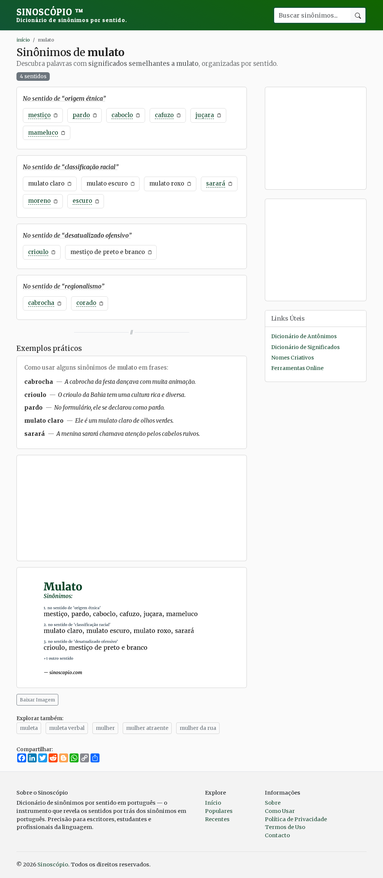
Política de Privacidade (296, 819)
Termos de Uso (285, 827)
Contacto (277, 835)
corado (86, 302)
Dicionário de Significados (305, 347)
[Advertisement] (131, 508)
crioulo (38, 252)
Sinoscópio (71, 15)
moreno (39, 200)
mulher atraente (147, 728)
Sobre (273, 802)
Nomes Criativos (292, 358)
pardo (81, 115)
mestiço (39, 115)
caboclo (122, 115)
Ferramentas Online (297, 368)
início (23, 40)
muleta (29, 728)
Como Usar (280, 811)
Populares (219, 811)
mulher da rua (198, 728)
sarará (215, 183)
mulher (105, 728)
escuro (82, 200)
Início (213, 802)
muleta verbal (67, 728)
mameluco (43, 132)
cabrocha (41, 302)
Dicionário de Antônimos (304, 336)
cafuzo (164, 115)
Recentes (217, 819)
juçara (205, 115)
